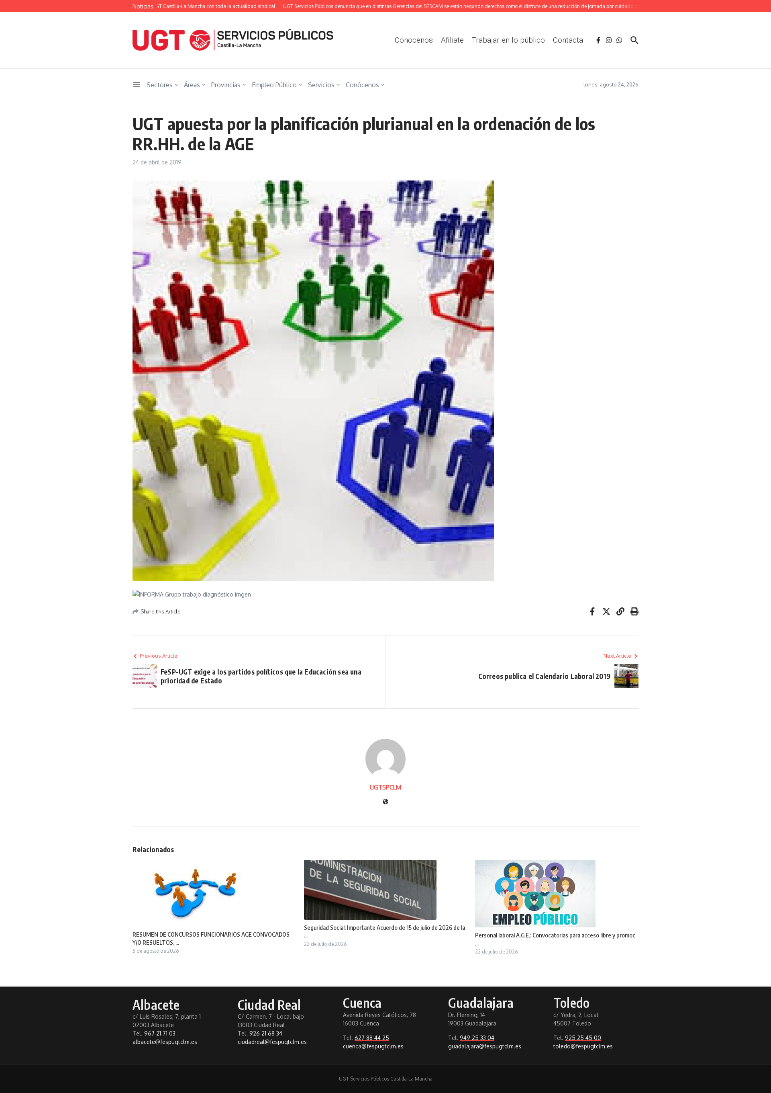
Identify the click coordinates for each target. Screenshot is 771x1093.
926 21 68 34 (265, 1033)
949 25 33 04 (477, 1037)
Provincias (226, 85)
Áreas (192, 85)
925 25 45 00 (583, 1037)
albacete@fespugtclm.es (165, 1041)
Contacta (568, 40)
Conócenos (362, 85)
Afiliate (452, 40)
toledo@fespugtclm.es (583, 1046)
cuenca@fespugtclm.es (373, 1046)
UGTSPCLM (385, 787)
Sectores (160, 85)
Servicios (321, 85)
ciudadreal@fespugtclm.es (272, 1041)
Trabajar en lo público (508, 40)
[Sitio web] (385, 802)
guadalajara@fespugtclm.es (484, 1046)
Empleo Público (274, 85)
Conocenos (414, 40)
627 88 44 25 (372, 1037)
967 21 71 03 (159, 1033)
